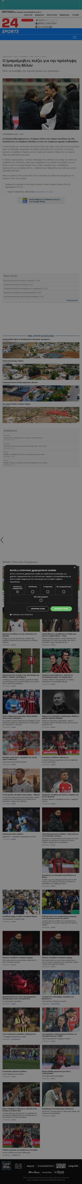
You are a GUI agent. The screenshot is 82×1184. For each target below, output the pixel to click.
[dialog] (41, 592)
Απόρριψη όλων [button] (38, 609)
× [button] (74, 567)
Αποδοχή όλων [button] (61, 609)
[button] (21, 614)
